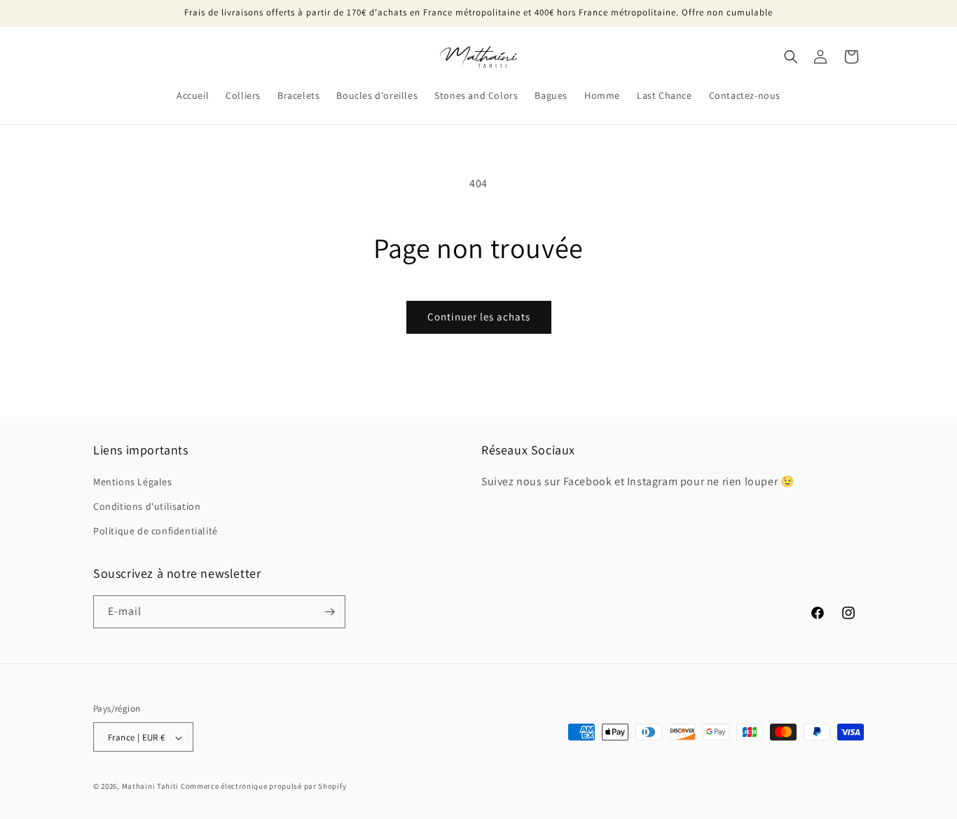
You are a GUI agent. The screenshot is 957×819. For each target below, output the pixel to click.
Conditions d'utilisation (146, 506)
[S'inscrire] (329, 611)
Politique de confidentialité (155, 531)
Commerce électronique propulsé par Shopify (263, 787)
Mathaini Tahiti (150, 787)
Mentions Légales (132, 481)
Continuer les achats (478, 316)
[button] (791, 56)
